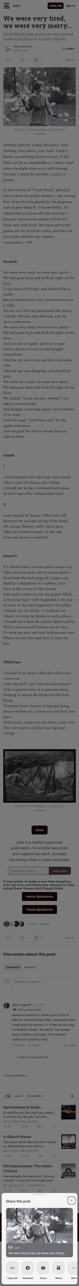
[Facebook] (27, 1267)
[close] (71, 1200)
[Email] (43, 1267)
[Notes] (58, 1267)
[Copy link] (12, 1267)
